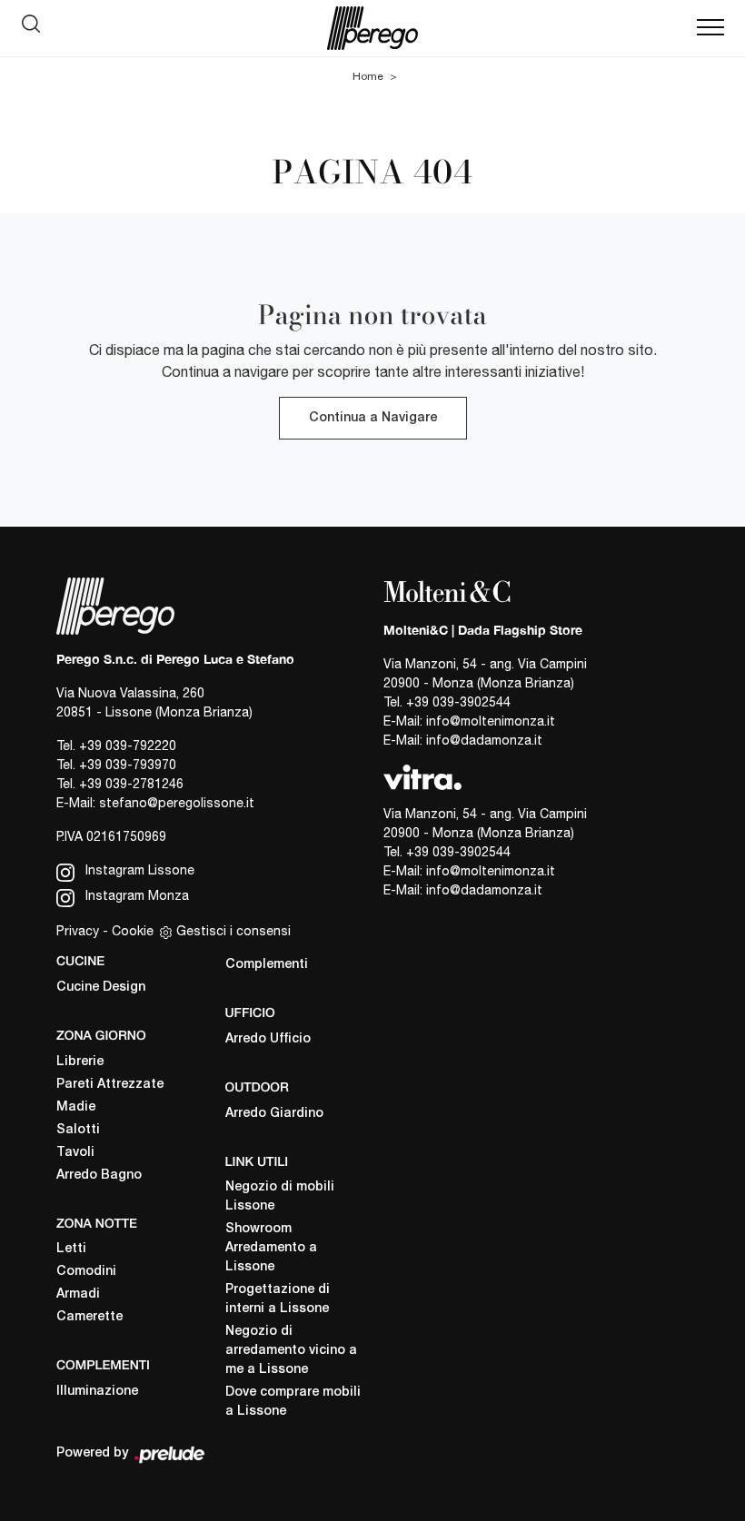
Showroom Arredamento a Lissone (271, 1248)
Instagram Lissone (138, 870)
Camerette (89, 1317)
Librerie (80, 1062)
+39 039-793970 (127, 764)
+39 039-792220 (127, 745)
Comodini (86, 1272)
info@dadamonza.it (484, 740)
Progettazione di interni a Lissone (277, 1299)
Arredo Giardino (274, 1114)
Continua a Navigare (373, 418)
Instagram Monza (135, 895)
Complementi (266, 965)
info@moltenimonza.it (490, 721)
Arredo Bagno (99, 1175)
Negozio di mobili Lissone (279, 1196)
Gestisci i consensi (233, 930)
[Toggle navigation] (710, 28)
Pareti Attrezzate (110, 1085)
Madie (75, 1107)
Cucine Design (100, 987)
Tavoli (75, 1153)
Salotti (78, 1130)
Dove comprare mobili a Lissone (293, 1402)
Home (368, 76)
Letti (71, 1249)
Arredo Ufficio (268, 1039)
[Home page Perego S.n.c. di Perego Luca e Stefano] (372, 28)
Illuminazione (97, 1392)
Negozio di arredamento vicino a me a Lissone (291, 1351)
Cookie (133, 930)
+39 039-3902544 (458, 702)
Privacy (77, 930)
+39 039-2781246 (131, 783)
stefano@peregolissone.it (176, 802)
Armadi (78, 1294)
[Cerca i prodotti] (35, 28)
